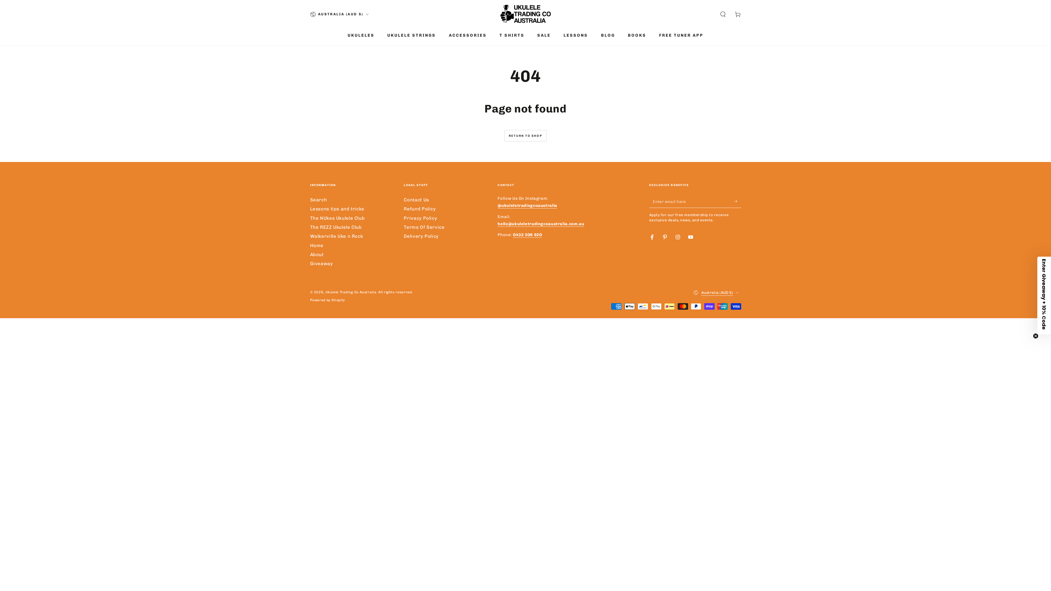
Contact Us (416, 199)
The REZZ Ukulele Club (336, 227)
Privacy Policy (420, 218)
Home (317, 245)
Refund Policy (420, 209)
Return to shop (525, 136)
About (317, 254)
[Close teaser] (1035, 336)
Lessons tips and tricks (337, 209)
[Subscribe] (737, 201)
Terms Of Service (424, 227)
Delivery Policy (421, 236)
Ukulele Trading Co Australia (351, 292)
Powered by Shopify (327, 300)
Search (318, 199)
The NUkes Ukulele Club (337, 218)
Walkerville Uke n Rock (336, 236)
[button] (722, 14)
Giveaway (321, 263)
